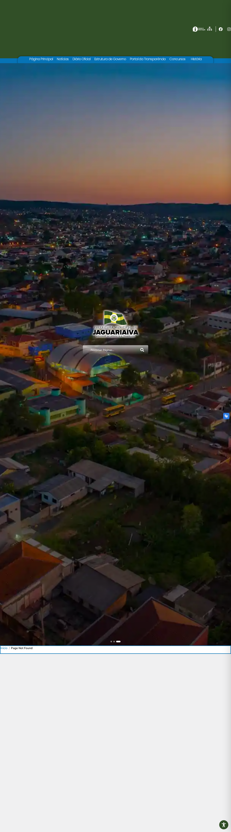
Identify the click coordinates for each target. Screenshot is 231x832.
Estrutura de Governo (110, 59)
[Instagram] (229, 29)
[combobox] (110, 350)
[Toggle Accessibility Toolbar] (224, 825)
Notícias (63, 59)
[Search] (143, 350)
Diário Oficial (81, 59)
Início (4, 648)
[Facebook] (221, 29)
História (196, 59)
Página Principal (41, 59)
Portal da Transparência (148, 59)
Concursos (177, 59)
